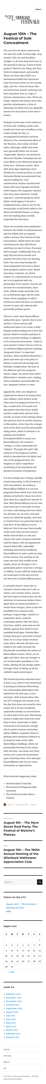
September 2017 (14, 1008)
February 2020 (13, 994)
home (7, 1049)
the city (7, 1055)
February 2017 (13, 1033)
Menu (38, 9)
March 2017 (12, 1030)
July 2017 (10, 1015)
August (33, 805)
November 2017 (14, 1001)
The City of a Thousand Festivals (17, 1076)
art (5, 1068)
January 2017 (12, 1037)
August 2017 (12, 1012)
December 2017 (13, 997)
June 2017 (11, 1019)
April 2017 (11, 1026)
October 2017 (12, 1005)
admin (10, 805)
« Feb (11, 972)
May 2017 (11, 1023)
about (7, 1062)
